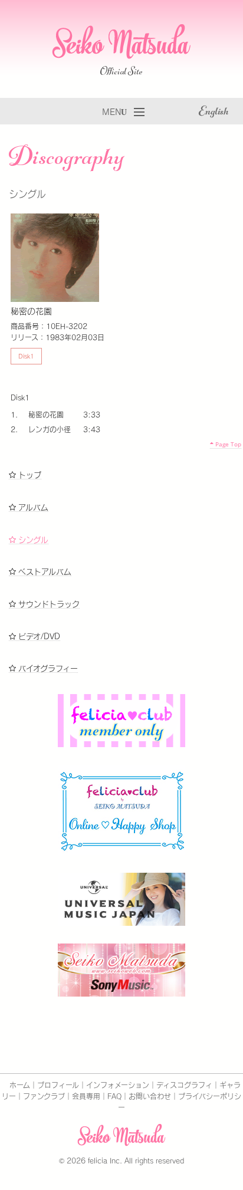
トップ (28, 475)
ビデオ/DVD (38, 636)
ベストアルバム (43, 572)
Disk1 (26, 356)
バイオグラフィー (47, 668)
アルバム (32, 507)
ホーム (19, 1085)
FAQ (114, 1096)
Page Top (227, 444)
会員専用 (86, 1096)
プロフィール (58, 1085)
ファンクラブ (44, 1096)
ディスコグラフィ (184, 1085)
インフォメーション (117, 1085)
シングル (32, 540)
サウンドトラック (48, 604)
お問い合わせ (150, 1096)
